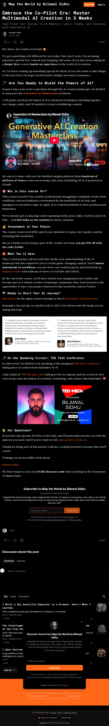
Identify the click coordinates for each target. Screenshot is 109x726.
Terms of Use (68, 674)
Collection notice (70, 712)
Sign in (101, 4)
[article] (54, 611)
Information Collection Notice (53, 677)
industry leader (11, 271)
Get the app (66, 717)
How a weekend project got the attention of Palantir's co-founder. (34, 611)
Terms (59, 712)
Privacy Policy (76, 677)
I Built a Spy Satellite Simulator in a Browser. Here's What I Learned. (46, 606)
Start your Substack (49, 717)
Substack (43, 723)
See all (8, 670)
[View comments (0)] (15, 42)
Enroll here (9, 298)
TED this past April (32, 374)
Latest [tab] (13, 596)
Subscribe (89, 4)
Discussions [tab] (24, 596)
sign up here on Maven (72, 439)
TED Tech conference (87, 363)
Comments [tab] (9, 561)
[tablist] (14, 561)
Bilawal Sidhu (15, 33)
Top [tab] (5, 596)
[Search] (104, 596)
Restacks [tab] (21, 561)
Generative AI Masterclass (40, 93)
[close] (81, 621)
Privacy (53, 712)
